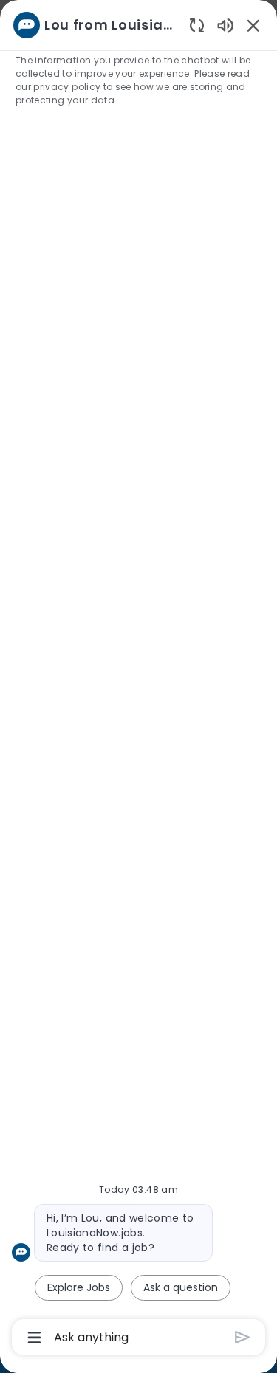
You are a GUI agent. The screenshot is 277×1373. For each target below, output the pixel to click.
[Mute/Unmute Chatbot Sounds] (225, 24)
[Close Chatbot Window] (253, 25)
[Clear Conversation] (197, 25)
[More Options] (34, 1337)
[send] (242, 1337)
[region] (138, 680)
